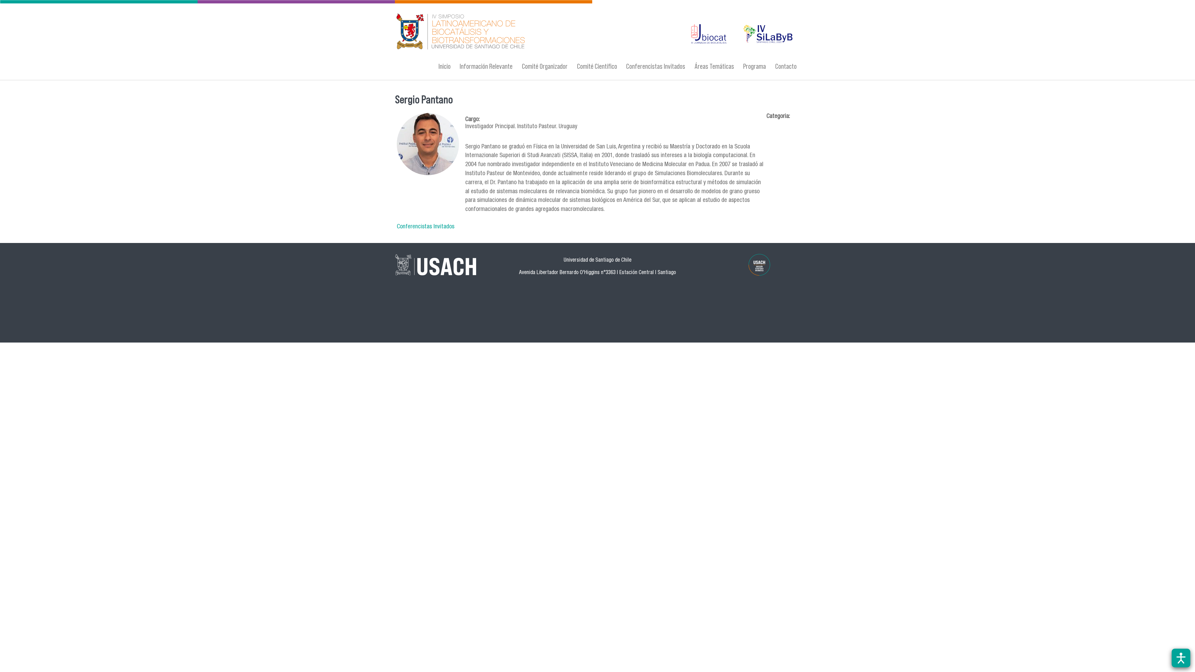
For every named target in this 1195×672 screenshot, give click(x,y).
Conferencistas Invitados (655, 66)
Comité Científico (597, 66)
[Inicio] (536, 32)
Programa (754, 66)
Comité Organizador (545, 66)
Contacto (786, 66)
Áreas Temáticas (714, 66)
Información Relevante (486, 66)
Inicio (444, 66)
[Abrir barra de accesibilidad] (1181, 658)
